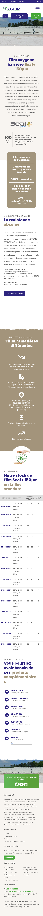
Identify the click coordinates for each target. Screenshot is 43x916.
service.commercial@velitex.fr (21, 891)
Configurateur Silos (30, 870)
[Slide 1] (19, 320)
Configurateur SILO (19, 16)
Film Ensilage (8, 867)
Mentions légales (10, 904)
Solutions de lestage (11, 880)
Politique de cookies (24, 904)
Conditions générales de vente (14, 841)
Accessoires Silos (29, 867)
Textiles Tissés (9, 870)
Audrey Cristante (23, 906)
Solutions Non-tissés (11, 872)
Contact (6, 839)
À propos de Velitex (10, 836)
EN (40, 1)
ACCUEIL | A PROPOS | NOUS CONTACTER (13, 1)
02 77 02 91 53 (12, 889)
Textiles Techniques (30, 872)
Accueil (6, 834)
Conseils (26, 875)
